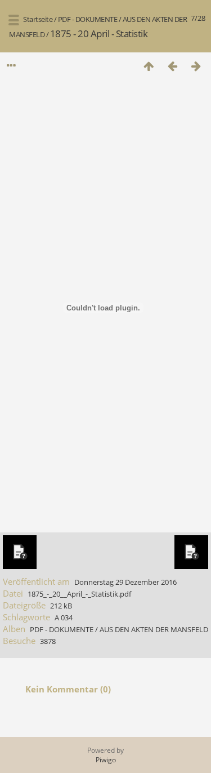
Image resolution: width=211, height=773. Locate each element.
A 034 (64, 617)
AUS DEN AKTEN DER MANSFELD (154, 629)
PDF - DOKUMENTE (88, 19)
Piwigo (106, 760)
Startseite (37, 19)
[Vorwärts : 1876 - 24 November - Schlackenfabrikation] (196, 65)
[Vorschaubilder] (148, 65)
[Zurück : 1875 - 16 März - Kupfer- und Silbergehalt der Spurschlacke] (172, 65)
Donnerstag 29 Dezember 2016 (125, 582)
